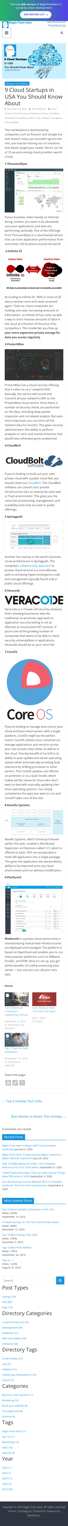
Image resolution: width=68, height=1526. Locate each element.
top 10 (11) (8, 1436)
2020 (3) (6, 1483)
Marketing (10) (10, 1400)
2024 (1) (6, 1473)
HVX (47, 848)
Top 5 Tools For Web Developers (16, 1050)
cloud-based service (38, 113)
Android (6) (8, 1416)
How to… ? (8, 1260)
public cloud (34, 117)
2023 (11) (7, 1478)
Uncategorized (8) (12, 1411)
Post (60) (7, 1302)
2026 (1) (6, 1467)
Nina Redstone (39, 108)
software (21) (9, 1369)
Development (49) (12, 1327)
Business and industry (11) (17, 1395)
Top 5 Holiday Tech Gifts (22, 1101)
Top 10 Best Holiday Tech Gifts (19, 1234)
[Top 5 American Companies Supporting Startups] (17, 999)
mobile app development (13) (19, 1374)
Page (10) (7, 1307)
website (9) (8, 1452)
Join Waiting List (34, 14)
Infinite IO (9, 117)
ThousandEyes (12, 122)
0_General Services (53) (15, 1322)
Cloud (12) (8, 1380)
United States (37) (12, 1358)
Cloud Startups (20, 113)
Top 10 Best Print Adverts (17, 1247)
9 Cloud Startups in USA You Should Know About (30, 1222)
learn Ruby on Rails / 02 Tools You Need (43, 1009)
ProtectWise (21, 117)
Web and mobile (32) (14, 1338)
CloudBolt (54, 113)
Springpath (56, 117)
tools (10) (7, 1447)
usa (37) (6, 1364)
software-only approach (35, 566)
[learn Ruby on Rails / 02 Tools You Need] (44, 999)
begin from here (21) (14, 1431)
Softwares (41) (10, 1333)
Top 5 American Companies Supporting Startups (16, 1011)
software (45, 117)
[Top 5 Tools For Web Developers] (17, 1040)
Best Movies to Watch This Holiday (38, 1116)
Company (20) (10, 1343)
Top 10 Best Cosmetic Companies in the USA (28, 1209)
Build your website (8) (14, 1405)
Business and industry (17, 83)
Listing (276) (9, 1296)
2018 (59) (7, 1489)
